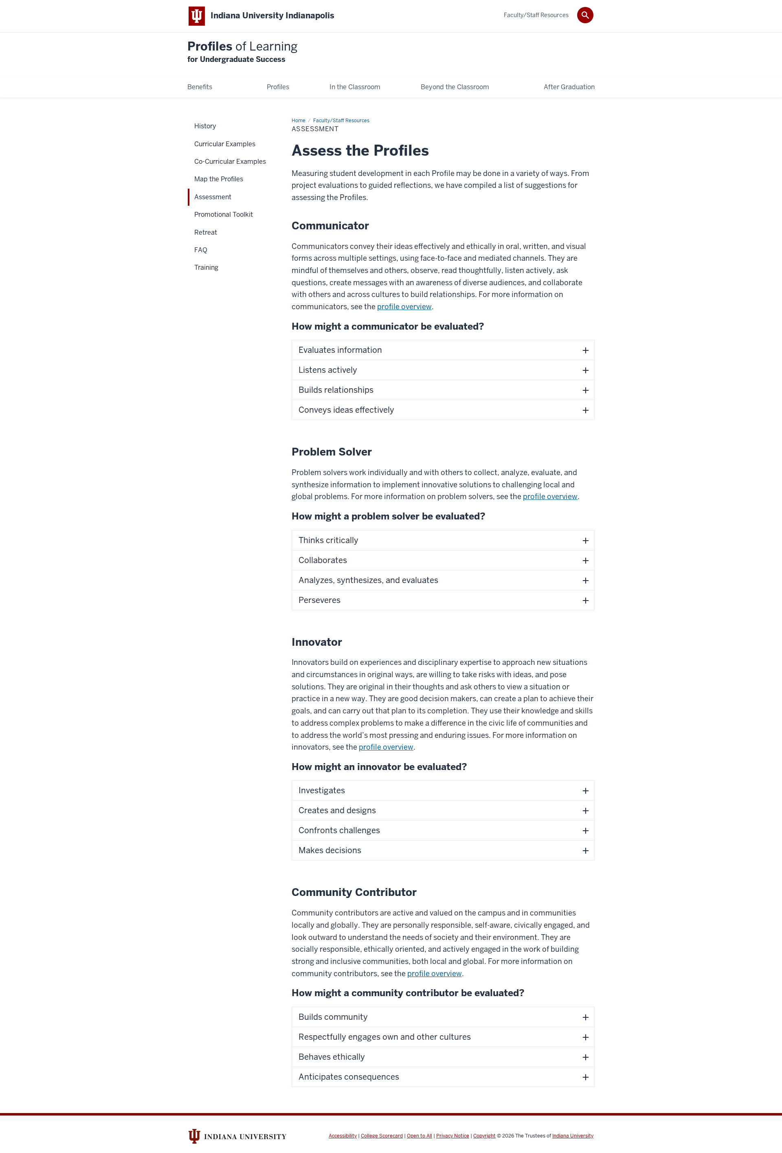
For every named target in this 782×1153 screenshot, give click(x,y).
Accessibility (343, 1136)
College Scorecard (382, 1136)
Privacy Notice (452, 1136)
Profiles (242, 52)
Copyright (484, 1136)
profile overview (404, 306)
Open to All (419, 1136)
